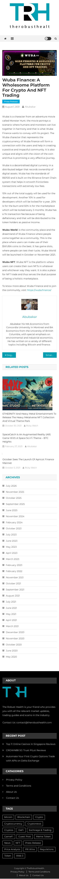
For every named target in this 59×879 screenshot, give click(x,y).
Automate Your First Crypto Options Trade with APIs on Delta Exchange (30, 758)
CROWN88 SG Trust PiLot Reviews (26, 750)
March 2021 (12, 626)
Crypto (39, 817)
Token (7, 855)
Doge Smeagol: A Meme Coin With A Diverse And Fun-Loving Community (11, 355)
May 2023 (11, 546)
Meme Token (43, 836)
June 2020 (12, 650)
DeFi (21, 830)
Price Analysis (12, 849)
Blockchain (23, 817)
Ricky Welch (32, 425)
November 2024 (15, 516)
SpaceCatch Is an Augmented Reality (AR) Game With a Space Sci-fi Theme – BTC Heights (26, 438)
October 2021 (13, 583)
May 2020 (11, 656)
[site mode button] (48, 38)
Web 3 (19, 855)
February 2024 (14, 522)
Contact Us (12, 797)
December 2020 (15, 632)
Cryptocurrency (13, 823)
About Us (11, 791)
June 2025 (11, 510)
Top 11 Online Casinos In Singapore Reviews (30, 744)
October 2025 (13, 497)
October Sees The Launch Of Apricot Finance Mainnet (28, 461)
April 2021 (11, 620)
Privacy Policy (14, 779)
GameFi (8, 836)
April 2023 (11, 552)
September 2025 (15, 504)
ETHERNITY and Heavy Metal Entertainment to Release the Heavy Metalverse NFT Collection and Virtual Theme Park (29, 417)
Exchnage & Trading (40, 830)
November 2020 (15, 638)
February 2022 (14, 571)
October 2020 (14, 644)
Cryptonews (34, 823)
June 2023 (11, 540)
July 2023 (11, 534)
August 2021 (13, 595)
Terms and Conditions (18, 785)
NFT (18, 842)
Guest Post (24, 836)
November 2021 (15, 577)
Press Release (11, 101)
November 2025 (15, 491)
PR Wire (30, 849)
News (7, 842)
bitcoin (8, 817)
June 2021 (11, 607)
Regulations (47, 849)
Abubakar (30, 106)
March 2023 (12, 559)
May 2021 (11, 614)
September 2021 (15, 589)
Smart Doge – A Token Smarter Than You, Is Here (51, 355)
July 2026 (11, 485)
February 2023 (14, 565)
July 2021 (11, 601)
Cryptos (8, 830)
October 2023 (13, 528)
